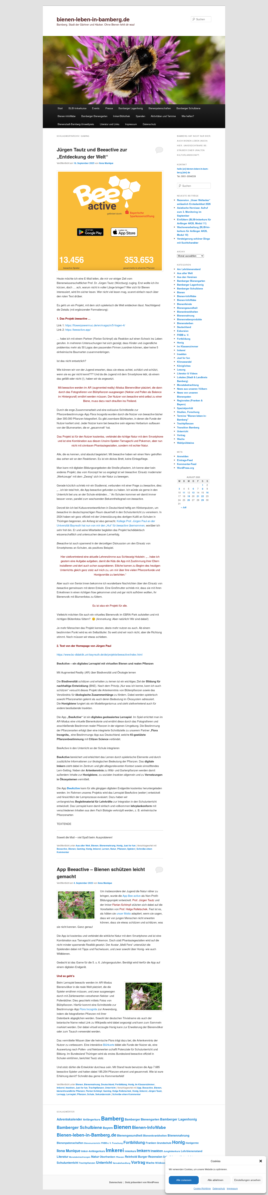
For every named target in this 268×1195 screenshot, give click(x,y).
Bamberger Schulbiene (188, 108)
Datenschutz (219, 1188)
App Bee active (132, 896)
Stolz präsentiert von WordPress (142, 1182)
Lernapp (61, 1094)
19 (188, 496)
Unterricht (110, 1087)
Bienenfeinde (184, 304)
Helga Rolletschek (121, 1091)
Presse (109, 108)
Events (96, 108)
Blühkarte (108, 1045)
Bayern (108, 1128)
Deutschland (107, 1084)
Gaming (81, 848)
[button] (261, 1161)
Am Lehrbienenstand (189, 269)
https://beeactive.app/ (78, 329)
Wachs (181, 439)
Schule (90, 1094)
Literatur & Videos (187, 373)
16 (207, 492)
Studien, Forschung (188, 412)
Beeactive (62, 848)
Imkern (143, 1150)
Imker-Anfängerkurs (93, 1151)
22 (202, 496)
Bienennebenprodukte (189, 319)
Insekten (70, 1087)
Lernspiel (71, 1094)
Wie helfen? (188, 116)
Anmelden (183, 456)
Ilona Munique (106, 163)
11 (184, 492)
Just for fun (129, 845)
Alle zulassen (183, 1180)
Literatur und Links (109, 124)
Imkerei (97, 848)
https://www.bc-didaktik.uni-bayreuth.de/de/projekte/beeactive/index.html (99, 654)
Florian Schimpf (94, 1091)
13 (193, 492)
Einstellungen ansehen (247, 1180)
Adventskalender (69, 1119)
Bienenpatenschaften (160, 108)
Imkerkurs (130, 1151)
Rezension (155, 1157)
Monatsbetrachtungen (79, 1157)
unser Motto (123, 913)
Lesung (181, 369)
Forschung (117, 1142)
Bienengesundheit (187, 308)
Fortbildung (121, 1084)
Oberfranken (107, 1156)
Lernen (105, 848)
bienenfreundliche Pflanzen (71, 1091)
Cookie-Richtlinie (202, 1188)
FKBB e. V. (183, 335)
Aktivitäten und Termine (163, 116)
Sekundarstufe (103, 1094)
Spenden (140, 116)
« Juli (183, 507)
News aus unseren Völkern (192, 388)
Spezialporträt (185, 408)
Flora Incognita (89, 1009)
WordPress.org (185, 467)
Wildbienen (161, 1163)
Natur (113, 848)
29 (202, 500)
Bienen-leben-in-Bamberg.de (86, 1135)
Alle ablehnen (215, 1180)
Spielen (131, 848)
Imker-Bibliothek (121, 116)
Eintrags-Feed (185, 460)
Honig (119, 845)
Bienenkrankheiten (187, 311)
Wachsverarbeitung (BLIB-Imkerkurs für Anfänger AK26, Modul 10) (193, 230)
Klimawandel (184, 361)
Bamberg (112, 1118)
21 (198, 496)
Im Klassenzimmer (145, 1084)
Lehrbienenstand (191, 1151)
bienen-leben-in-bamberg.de (93, 19)
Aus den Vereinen (187, 277)
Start (60, 108)
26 (188, 500)
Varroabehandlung (121, 1162)
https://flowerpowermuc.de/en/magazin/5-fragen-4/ (95, 325)
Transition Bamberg (188, 427)
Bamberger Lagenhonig (131, 108)
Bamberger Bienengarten (94, 116)
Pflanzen (121, 848)
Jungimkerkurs (172, 1151)
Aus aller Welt (83, 845)
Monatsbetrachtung (188, 385)
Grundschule (164, 1143)
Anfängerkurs (91, 1119)
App (139, 1087)
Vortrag (181, 435)
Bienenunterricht (92, 1143)
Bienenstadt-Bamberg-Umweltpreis (76, 124)
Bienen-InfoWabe (66, 116)
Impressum (232, 1188)
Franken (151, 1143)
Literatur (62, 1156)
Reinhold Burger (136, 1156)
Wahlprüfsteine (185, 442)
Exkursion (183, 331)
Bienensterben (185, 323)
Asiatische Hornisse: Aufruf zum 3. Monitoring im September (192, 211)
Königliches (184, 365)
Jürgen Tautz (155, 1091)
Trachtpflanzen (96, 1087)
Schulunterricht (67, 1162)
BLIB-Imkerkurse (77, 108)
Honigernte (192, 1143)
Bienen (94, 845)
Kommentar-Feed (186, 464)
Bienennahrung (107, 845)
